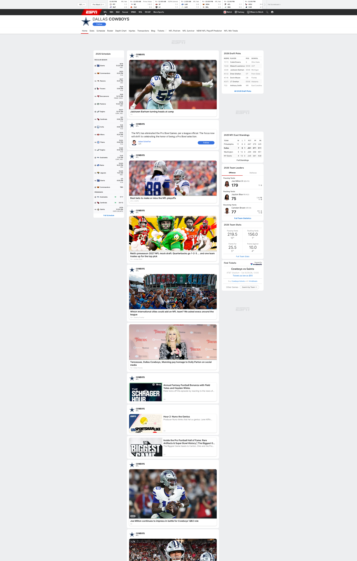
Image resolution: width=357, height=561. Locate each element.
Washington (228, 152)
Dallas (226, 148)
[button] (267, 12)
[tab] (232, 173)
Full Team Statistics (242, 218)
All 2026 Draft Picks (242, 91)
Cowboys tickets (238, 281)
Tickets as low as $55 (243, 276)
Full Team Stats (242, 256)
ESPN (91, 12)
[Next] (264, 4)
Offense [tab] (232, 173)
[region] (242, 148)
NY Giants (228, 156)
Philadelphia (229, 144)
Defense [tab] (253, 173)
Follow (99, 24)
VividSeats (258, 262)
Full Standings (243, 160)
